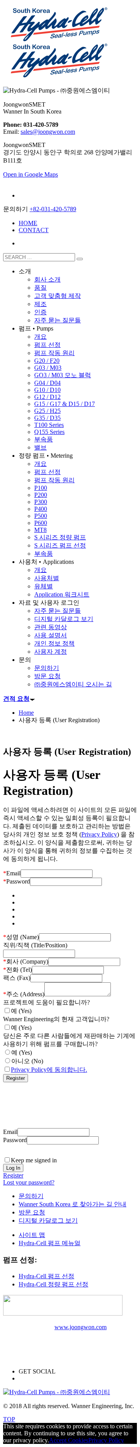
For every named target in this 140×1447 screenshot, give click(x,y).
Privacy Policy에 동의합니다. (49, 1069)
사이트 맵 (32, 1235)
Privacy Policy (99, 834)
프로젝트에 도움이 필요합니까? (46, 1002)
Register (13, 1175)
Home (26, 712)
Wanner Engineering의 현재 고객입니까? (56, 1019)
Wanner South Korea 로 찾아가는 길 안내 (72, 1204)
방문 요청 (32, 1212)
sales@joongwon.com (48, 131)
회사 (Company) (25, 961)
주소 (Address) (23, 994)
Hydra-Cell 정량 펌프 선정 (53, 1284)
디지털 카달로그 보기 (48, 1220)
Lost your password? (28, 1182)
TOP (9, 1419)
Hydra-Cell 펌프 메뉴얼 (49, 1243)
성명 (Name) (21, 937)
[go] (80, 259)
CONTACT (34, 230)
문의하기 (31, 1196)
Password (16, 881)
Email (12, 873)
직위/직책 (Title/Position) (35, 945)
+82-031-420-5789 (53, 209)
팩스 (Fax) (16, 978)
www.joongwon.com (80, 1327)
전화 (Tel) (17, 969)
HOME (28, 223)
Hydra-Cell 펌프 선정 (46, 1276)
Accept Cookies (68, 1440)
